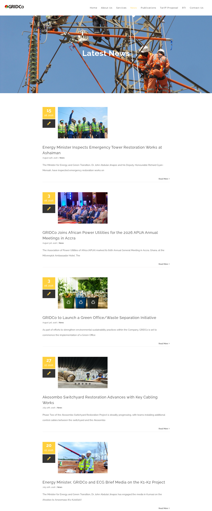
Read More (163, 179)
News (62, 158)
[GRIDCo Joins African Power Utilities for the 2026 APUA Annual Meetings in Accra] (83, 208)
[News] (106, 54)
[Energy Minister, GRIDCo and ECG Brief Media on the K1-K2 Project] (83, 457)
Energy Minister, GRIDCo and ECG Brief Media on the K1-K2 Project (104, 482)
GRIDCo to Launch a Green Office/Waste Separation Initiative (99, 317)
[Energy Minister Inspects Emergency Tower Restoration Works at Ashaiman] (83, 122)
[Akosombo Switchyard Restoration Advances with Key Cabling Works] (83, 372)
